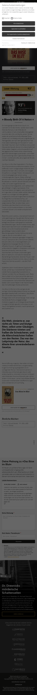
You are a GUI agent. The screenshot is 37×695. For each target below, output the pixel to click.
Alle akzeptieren (18, 23)
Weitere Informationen (18, 39)
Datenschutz (31, 43)
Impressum (24, 43)
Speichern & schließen (18, 29)
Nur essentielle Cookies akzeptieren (18, 34)
